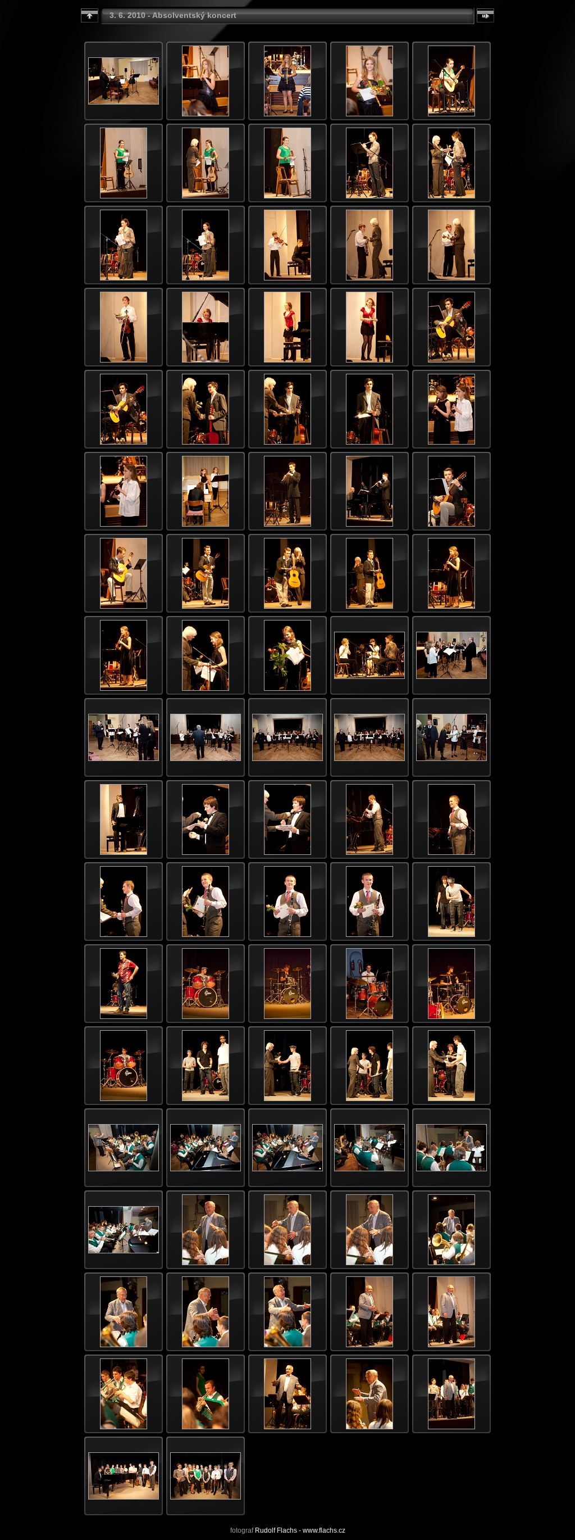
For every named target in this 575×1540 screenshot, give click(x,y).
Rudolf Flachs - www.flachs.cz (300, 1530)
